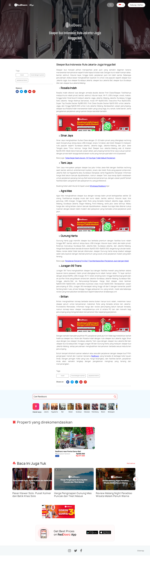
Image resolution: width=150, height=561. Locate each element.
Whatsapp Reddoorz (98, 186)
